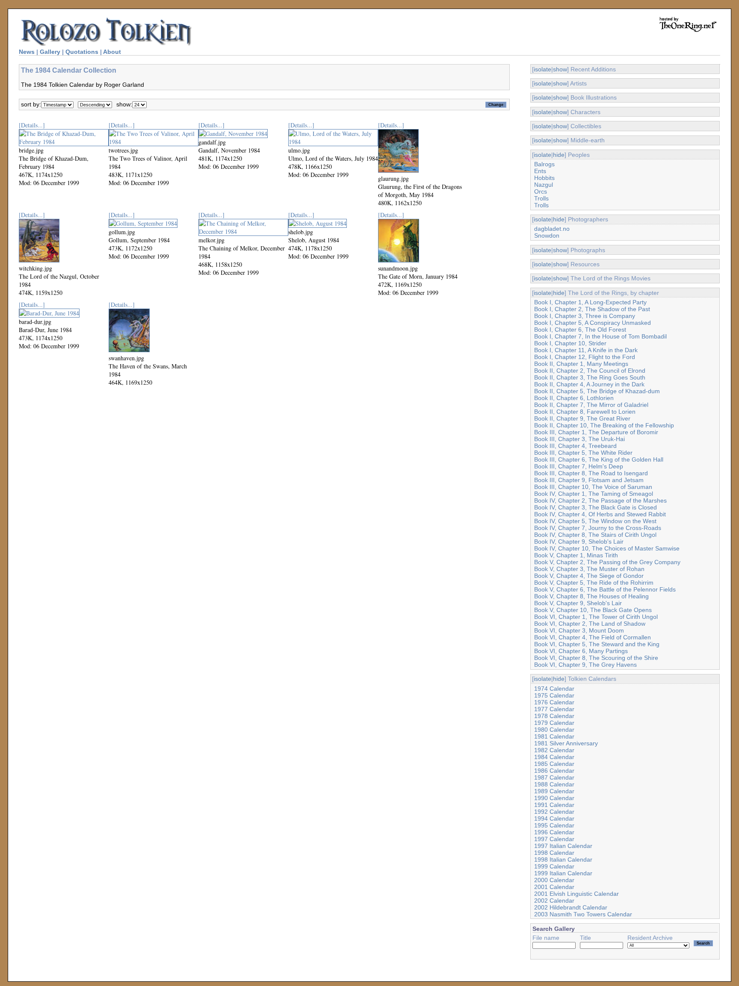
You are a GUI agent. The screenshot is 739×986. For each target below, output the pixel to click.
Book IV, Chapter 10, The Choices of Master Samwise (607, 548)
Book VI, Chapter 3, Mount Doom (579, 630)
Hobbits (544, 177)
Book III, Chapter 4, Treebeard (575, 445)
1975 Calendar (554, 695)
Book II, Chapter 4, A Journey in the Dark (589, 384)
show (560, 69)
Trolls (541, 198)
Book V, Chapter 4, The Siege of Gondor (589, 575)
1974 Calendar (554, 688)
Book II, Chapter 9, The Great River (582, 418)
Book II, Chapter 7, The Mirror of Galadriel (591, 404)
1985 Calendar (554, 763)
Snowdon (546, 235)
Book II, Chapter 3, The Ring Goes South (589, 377)
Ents (540, 171)
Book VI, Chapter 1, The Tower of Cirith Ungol (596, 616)
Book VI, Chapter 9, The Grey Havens (585, 664)
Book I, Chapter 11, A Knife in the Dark (586, 350)
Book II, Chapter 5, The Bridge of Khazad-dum (597, 391)
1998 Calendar (554, 852)
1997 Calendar (554, 839)
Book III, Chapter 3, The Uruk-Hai (579, 439)
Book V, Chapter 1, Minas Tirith (576, 555)
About (112, 51)
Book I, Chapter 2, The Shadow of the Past (592, 309)
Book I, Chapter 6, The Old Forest (580, 329)
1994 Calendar (554, 818)
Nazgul (543, 184)
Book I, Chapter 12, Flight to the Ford (584, 356)
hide (559, 154)
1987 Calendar (554, 777)
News (27, 51)
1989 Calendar (554, 791)
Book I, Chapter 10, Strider (570, 343)
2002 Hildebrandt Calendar (570, 907)
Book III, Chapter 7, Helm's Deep (578, 466)
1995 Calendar (554, 825)
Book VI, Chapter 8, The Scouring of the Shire (596, 657)
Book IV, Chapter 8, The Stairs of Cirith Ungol (595, 534)
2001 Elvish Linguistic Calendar (576, 893)
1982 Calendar (554, 750)
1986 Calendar (554, 770)
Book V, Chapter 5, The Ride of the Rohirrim (593, 582)
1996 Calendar (554, 832)
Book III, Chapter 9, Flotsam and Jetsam (589, 480)
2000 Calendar (554, 880)
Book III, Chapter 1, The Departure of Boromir (596, 432)
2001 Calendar (554, 886)
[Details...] (32, 125)
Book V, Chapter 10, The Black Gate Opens (593, 609)
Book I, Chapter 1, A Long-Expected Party (590, 302)
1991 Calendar (554, 804)
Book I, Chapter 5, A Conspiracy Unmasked (592, 322)
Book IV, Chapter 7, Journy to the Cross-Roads (597, 527)
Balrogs (544, 164)
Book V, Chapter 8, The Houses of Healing (591, 596)
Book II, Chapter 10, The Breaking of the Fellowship (604, 425)
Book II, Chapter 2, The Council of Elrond (589, 370)
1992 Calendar (554, 811)
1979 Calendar (554, 722)
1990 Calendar (554, 798)
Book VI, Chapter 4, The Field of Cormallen (592, 637)
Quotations (81, 51)
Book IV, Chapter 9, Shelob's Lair (579, 541)
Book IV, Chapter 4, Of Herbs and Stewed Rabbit (600, 514)
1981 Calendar (554, 736)
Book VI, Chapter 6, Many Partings (581, 651)
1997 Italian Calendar (563, 845)
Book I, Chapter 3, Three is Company (584, 315)
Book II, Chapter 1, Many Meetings (581, 363)
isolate (542, 69)
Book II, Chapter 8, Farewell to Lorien (585, 411)
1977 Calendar (554, 709)
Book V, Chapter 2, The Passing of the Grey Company (607, 562)
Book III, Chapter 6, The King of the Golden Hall (598, 459)
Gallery (50, 51)
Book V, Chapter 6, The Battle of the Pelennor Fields (605, 589)
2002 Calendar (554, 900)
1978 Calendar (554, 715)
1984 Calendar (554, 756)
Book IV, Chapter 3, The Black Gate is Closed (595, 507)
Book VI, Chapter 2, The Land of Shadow (589, 623)
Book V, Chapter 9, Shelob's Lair (578, 603)
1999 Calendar (554, 866)
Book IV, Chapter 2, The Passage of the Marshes (600, 500)
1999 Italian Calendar (563, 873)
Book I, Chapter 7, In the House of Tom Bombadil (600, 336)
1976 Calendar (554, 702)
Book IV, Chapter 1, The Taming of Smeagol (593, 493)
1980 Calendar (554, 729)
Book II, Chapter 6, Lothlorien (574, 397)
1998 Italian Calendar (563, 859)
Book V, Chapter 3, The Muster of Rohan (589, 568)
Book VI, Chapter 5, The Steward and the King (596, 644)
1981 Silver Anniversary (566, 743)
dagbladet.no (552, 228)
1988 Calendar (554, 784)
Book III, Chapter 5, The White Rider (583, 452)
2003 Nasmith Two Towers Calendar (583, 914)
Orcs (540, 191)
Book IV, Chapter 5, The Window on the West (595, 521)
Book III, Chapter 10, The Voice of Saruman (593, 486)
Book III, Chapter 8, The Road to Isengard (591, 473)
